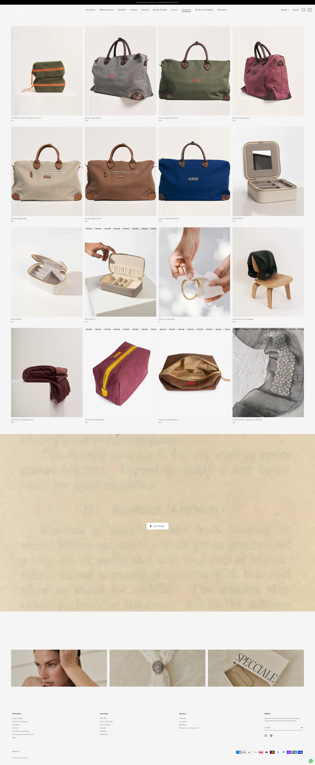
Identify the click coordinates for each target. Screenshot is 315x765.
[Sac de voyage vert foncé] (194, 70)
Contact (15, 728)
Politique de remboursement (23, 734)
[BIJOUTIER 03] (268, 171)
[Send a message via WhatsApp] (311, 761)
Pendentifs (122, 10)
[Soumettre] (301, 727)
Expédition (16, 725)
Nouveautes (90, 10)
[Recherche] (303, 10)
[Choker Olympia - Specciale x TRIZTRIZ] (268, 372)
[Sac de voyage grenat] (268, 70)
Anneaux (133, 10)
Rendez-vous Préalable (204, 10)
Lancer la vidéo (159, 526)
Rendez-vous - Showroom (189, 728)
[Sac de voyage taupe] (120, 70)
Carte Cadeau (17, 718)
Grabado (103, 731)
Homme (174, 10)
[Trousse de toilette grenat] (120, 372)
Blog (14, 738)
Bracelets (145, 10)
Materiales (104, 734)
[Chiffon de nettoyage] (194, 272)
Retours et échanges (20, 721)
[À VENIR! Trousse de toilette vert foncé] (46, 70)
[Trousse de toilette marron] (194, 372)
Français (284, 10)
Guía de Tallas (105, 725)
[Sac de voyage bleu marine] (194, 171)
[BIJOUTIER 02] (46, 272)
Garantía (103, 728)
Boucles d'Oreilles (160, 10)
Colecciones (222, 10)
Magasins (182, 725)
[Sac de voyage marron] (120, 171)
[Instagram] (266, 736)
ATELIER (103, 718)
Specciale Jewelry (22, 758)
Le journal (183, 721)
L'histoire (182, 718)
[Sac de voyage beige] (46, 171)
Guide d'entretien (106, 721)
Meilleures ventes (106, 10)
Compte (295, 10)
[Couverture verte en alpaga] (268, 272)
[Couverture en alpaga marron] (46, 372)
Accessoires (186, 10)
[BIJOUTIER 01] (120, 272)
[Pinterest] (271, 736)
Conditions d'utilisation (21, 731)
